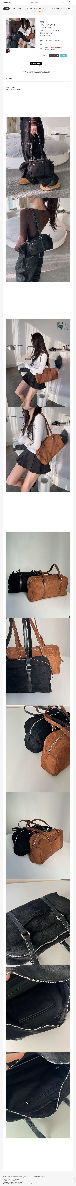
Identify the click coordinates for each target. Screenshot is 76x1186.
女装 (26, 8)
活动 (34, 11)
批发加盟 (26, 1176)
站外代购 (40, 11)
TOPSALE (20, 8)
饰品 (44, 8)
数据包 (62, 2)
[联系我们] (73, 1178)
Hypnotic (43, 19)
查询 (46, 2)
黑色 (58, 40)
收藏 (64, 55)
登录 (71, 2)
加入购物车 (54, 55)
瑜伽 (40, 8)
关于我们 (5, 1176)
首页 (14, 8)
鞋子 (31, 8)
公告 (65, 2)
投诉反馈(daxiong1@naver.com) (37, 1176)
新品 (62, 8)
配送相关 (21, 1176)
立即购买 (44, 55)
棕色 (49, 40)
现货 (53, 8)
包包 (49, 8)
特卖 (57, 8)
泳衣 (35, 8)
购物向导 (10, 1176)
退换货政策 (15, 1176)
